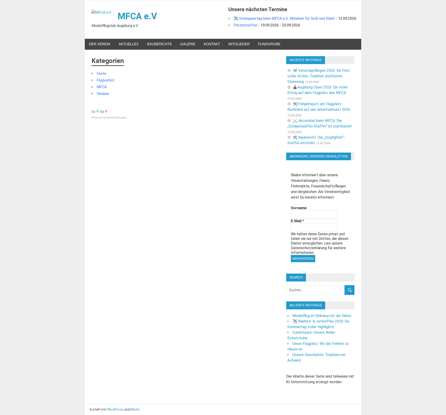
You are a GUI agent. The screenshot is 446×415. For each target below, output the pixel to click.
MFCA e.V (137, 16)
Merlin (135, 409)
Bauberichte (159, 44)
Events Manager (117, 117)
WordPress (115, 409)
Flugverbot (106, 80)
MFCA (102, 87)
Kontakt (212, 44)
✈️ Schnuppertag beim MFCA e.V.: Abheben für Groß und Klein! (284, 18)
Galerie (187, 44)
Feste (101, 73)
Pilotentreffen (245, 25)
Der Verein (99, 44)
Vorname (299, 208)
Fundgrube (269, 44)
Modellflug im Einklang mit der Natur (321, 316)
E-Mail (297, 221)
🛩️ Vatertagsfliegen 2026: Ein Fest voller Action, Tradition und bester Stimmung (318, 76)
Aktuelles (129, 44)
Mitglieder (239, 44)
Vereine (103, 93)
